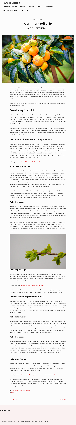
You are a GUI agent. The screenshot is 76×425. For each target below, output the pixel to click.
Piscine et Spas (49, 6)
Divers (27, 10)
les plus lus (14, 392)
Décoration (23, 6)
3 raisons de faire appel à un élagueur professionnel (38, 375)
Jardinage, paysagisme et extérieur (13, 10)
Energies (31, 6)
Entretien (39, 6)
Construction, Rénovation (10, 6)
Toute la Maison (11, 3)
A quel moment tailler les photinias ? (33, 285)
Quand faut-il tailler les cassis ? (31, 162)
